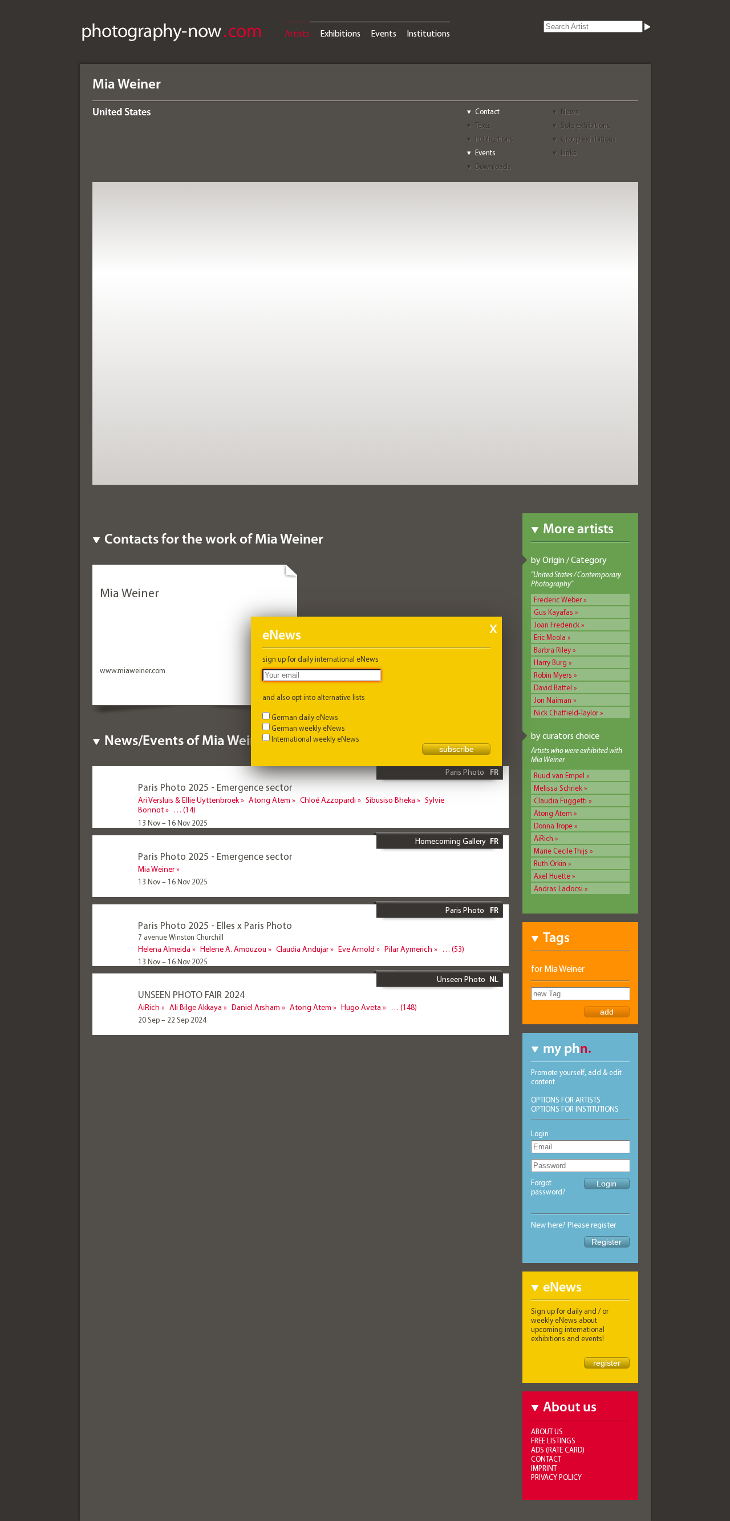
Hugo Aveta (361, 1007)
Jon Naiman (552, 700)
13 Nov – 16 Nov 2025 (173, 822)
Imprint (544, 1467)
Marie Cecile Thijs (561, 850)
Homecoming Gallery (450, 841)
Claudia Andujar (302, 949)
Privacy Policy (556, 1477)
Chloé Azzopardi (328, 800)
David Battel (553, 687)
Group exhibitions (588, 138)
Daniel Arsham (256, 1007)
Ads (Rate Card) (558, 1449)
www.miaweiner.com (132, 670)
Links (569, 152)
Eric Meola (550, 637)
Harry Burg (550, 662)
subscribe (456, 749)
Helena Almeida (164, 949)
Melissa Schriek (558, 787)
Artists (297, 33)
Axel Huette (552, 875)
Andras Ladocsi (558, 888)
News (570, 111)
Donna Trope (553, 825)
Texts (483, 125)
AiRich (543, 838)
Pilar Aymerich (408, 949)
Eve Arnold (356, 949)
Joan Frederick (556, 624)
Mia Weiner (156, 869)
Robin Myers (553, 674)
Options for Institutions (575, 1108)
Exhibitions (340, 33)
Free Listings (553, 1440)
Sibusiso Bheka (390, 800)
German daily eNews (304, 717)
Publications (494, 138)
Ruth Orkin (550, 863)
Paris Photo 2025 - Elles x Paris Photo (215, 925)
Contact (487, 111)
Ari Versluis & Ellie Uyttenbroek (188, 800)
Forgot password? (548, 1187)
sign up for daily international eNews (320, 658)
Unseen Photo (461, 979)
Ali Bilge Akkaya (195, 1007)
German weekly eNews (308, 728)
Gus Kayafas (553, 612)
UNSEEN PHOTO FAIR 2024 (191, 994)
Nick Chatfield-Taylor (566, 712)
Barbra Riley (552, 649)
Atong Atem (553, 813)
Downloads (493, 166)
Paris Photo (465, 772)
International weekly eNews (315, 738)
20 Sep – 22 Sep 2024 (172, 1019)
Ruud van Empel (559, 775)
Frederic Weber (558, 599)
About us (547, 1431)
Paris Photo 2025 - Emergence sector (215, 787)
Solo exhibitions (585, 125)
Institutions (428, 33)
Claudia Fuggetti (560, 800)
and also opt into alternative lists (313, 697)
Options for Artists (566, 1099)
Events (383, 33)
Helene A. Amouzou (233, 949)
